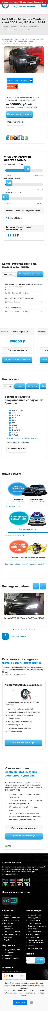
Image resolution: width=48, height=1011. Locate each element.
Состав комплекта (17, 350)
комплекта (30, 100)
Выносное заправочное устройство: (19, 298)
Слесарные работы (12, 931)
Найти (40, 959)
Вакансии (8, 955)
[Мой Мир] (7, 138)
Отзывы (7, 915)
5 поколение (33, 937)
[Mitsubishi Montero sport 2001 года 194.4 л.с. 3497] (24, 59)
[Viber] (18, 138)
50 (9, 183)
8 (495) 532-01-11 (24, 6)
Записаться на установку (17, 359)
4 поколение (34, 934)
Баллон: (8, 289)
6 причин (19, 386)
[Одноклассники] (11, 138)
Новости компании (36, 943)
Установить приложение (24, 828)
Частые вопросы (35, 940)
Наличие (8, 387)
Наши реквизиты (11, 958)
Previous (8, 59)
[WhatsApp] (26, 138)
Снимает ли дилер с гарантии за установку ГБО (37, 929)
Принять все (20, 1002)
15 (27, 169)
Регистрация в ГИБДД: (14, 307)
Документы (32, 386)
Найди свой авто (11, 920)
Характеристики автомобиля (30, 274)
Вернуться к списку (18, 636)
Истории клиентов (12, 918)
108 (5, 197)
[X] (15, 138)
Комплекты (9, 275)
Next (40, 59)
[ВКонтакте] (22, 138)
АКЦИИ (7, 940)
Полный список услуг (23, 742)
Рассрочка (8, 929)
